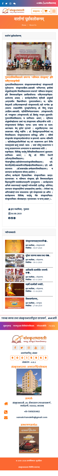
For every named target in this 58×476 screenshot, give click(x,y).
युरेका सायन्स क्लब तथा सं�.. (38, 255)
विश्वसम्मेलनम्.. (32, 298)
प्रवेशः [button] (40, 3)
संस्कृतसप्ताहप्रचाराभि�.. (37, 241)
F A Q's (52, 326)
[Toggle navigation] (54, 11)
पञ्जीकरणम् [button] (51, 3)
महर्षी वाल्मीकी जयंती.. (35, 284)
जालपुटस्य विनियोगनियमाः (23, 326)
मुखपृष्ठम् (7, 326)
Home (24, 25)
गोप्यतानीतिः (42, 326)
